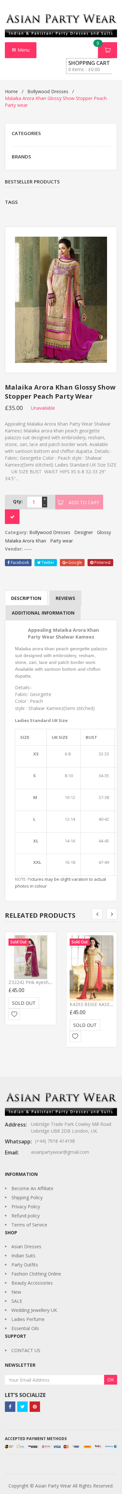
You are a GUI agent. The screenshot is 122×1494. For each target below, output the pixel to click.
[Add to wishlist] (14, 1014)
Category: (16, 532)
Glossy (104, 532)
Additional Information (43, 613)
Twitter (47, 562)
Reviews (65, 598)
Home (11, 91)
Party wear (61, 541)
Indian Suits (23, 1255)
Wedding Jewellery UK (34, 1310)
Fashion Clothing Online (36, 1274)
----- (28, 549)
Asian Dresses (26, 1246)
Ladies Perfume (28, 1319)
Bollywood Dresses (47, 91)
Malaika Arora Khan (25, 541)
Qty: (18, 501)
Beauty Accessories (32, 1283)
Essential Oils (25, 1328)
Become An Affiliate (32, 1188)
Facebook (19, 562)
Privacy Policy (25, 1206)
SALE (16, 1301)
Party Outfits (24, 1265)
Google (74, 562)
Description (26, 598)
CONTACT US (25, 1350)
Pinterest (102, 562)
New (16, 1292)
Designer (83, 532)
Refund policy (25, 1216)
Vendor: (14, 549)
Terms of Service (29, 1225)
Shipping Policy (27, 1197)
